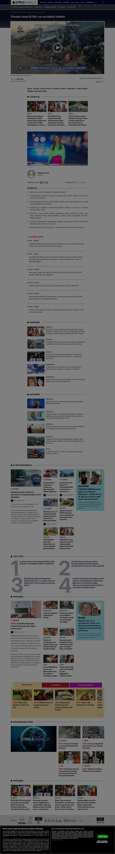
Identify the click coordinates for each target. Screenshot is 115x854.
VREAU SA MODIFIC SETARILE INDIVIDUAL (102, 841)
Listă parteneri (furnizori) (57, 839)
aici (18, 846)
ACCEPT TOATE (103, 836)
